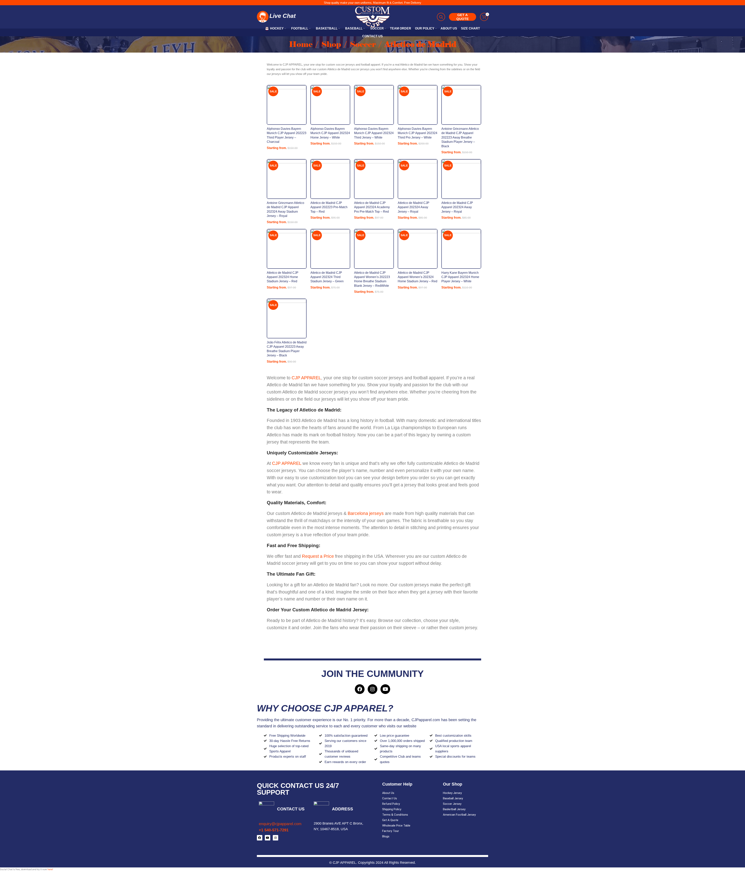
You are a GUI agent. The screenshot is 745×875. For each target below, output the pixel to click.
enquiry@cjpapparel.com (280, 824)
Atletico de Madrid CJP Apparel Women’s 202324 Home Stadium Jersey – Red (417, 277)
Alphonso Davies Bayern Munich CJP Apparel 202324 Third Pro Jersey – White (417, 133)
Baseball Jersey (453, 798)
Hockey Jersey (452, 793)
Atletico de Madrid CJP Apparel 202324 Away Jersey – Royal (413, 207)
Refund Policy (391, 804)
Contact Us (389, 798)
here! (50, 869)
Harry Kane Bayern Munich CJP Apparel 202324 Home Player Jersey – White (460, 277)
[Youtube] (385, 689)
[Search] (441, 17)
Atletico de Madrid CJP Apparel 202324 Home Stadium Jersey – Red (282, 277)
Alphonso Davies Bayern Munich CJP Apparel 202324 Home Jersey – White (330, 133)
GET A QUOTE (462, 17)
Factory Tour (390, 831)
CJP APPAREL (306, 377)
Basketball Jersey (454, 809)
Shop (332, 44)
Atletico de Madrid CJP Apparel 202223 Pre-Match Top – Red (328, 207)
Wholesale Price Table (396, 825)
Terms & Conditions (395, 814)
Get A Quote (390, 820)
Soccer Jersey (452, 804)
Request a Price (318, 556)
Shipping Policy (391, 809)
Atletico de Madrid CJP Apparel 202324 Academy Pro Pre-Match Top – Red (372, 207)
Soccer (364, 44)
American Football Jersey (459, 814)
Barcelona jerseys (366, 513)
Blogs (385, 836)
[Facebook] (360, 689)
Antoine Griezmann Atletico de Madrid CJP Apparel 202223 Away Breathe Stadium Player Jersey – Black (460, 137)
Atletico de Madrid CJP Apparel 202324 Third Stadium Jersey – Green (327, 277)
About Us (388, 793)
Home (301, 44)
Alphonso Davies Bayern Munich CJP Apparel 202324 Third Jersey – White (374, 133)
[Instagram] (372, 689)
